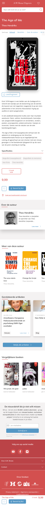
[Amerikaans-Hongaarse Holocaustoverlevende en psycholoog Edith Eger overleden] (16, 318)
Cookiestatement (22, 494)
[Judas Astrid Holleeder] (30, 377)
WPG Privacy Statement (28, 434)
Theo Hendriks (17, 162)
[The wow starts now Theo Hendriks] (11, 268)
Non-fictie (6, 162)
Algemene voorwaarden (29, 492)
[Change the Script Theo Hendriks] (30, 266)
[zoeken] (41, 9)
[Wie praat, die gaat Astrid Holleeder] (11, 377)
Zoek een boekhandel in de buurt (16, 195)
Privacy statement (12, 492)
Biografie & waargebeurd (12, 158)
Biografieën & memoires (32, 158)
